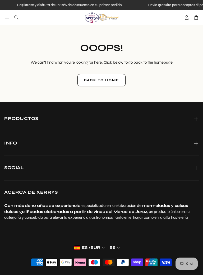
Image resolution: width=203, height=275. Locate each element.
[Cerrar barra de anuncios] (198, 4)
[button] (7, 17)
